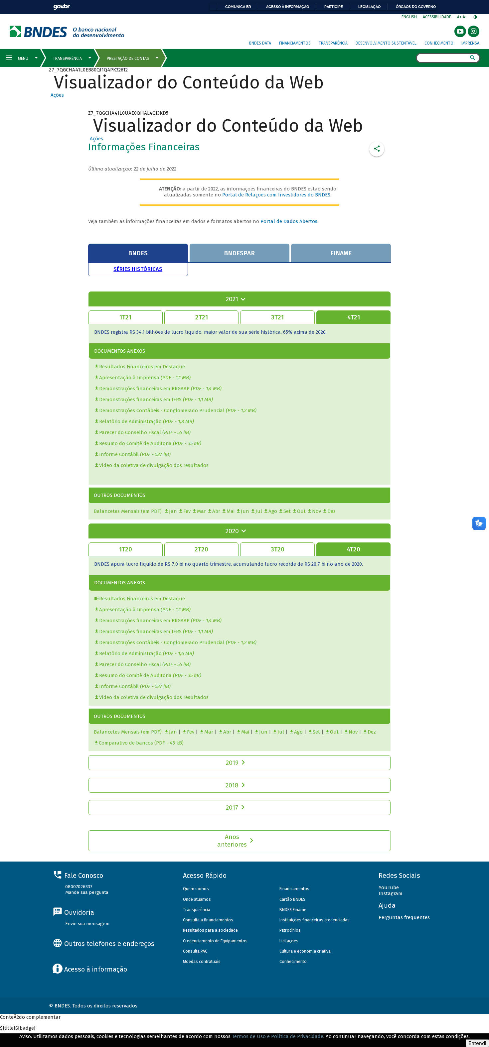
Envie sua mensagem (87, 923)
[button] (56, 95)
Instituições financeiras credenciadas (314, 919)
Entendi (477, 1043)
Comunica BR (238, 7)
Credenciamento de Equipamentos (215, 940)
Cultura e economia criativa (305, 951)
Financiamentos (295, 43)
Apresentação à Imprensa (129, 378)
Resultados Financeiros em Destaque (142, 367)
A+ (460, 17)
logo (67, 31)
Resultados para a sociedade (210, 930)
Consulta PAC (195, 951)
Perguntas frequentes (404, 917)
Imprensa (470, 43)
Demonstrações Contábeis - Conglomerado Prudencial (162, 410)
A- (465, 17)
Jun (245, 511)
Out (301, 511)
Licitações (288, 940)
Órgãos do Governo (416, 7)
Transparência (333, 43)
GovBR (61, 7)
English (409, 17)
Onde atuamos (197, 899)
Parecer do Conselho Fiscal (130, 432)
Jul (258, 511)
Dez (331, 511)
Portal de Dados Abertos (288, 221)
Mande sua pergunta (86, 892)
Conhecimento (438, 43)
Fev (187, 511)
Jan (173, 511)
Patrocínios (290, 930)
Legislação (369, 7)
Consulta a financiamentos (208, 919)
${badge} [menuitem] (18, 1028)
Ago (272, 511)
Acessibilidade (437, 17)
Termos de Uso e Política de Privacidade (277, 1036)
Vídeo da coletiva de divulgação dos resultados (154, 465)
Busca (410, 58)
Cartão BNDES (292, 899)
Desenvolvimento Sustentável (386, 43)
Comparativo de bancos (126, 743)
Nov (316, 511)
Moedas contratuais (202, 961)
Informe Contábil (119, 454)
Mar (201, 511)
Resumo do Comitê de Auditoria (135, 443)
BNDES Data (260, 43)
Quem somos (196, 888)
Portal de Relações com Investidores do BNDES (276, 195)
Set (287, 511)
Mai (231, 511)
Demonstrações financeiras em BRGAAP (144, 389)
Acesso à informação (287, 7)
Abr (216, 511)
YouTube (389, 887)
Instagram (391, 893)
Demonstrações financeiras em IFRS (140, 400)
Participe (333, 7)
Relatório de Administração (130, 421)
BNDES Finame (292, 909)
